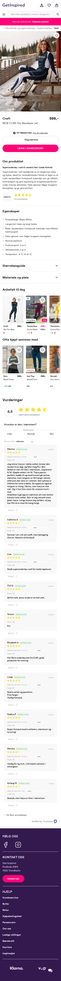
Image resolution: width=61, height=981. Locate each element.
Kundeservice (10, 897)
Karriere (7, 947)
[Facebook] (6, 845)
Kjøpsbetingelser (12, 916)
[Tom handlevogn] (56, 5)
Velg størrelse (31, 139)
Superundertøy (44, 28)
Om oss (7, 928)
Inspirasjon (9, 953)
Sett (56, 28)
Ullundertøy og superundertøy (20, 28)
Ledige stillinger (12, 934)
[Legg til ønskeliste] (56, 35)
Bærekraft (8, 941)
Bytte (6, 903)
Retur (6, 910)
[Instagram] (18, 845)
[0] (49, 5)
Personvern (9, 922)
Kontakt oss (13, 878)
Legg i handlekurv (30, 148)
